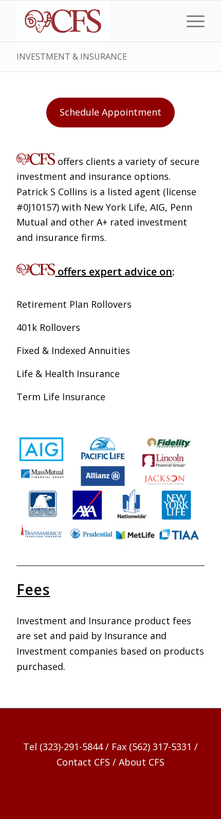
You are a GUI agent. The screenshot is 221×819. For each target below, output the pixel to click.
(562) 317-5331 (160, 746)
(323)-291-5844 (71, 746)
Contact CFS (83, 762)
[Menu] (190, 21)
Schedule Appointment (110, 112)
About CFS (141, 762)
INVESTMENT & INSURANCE (71, 56)
